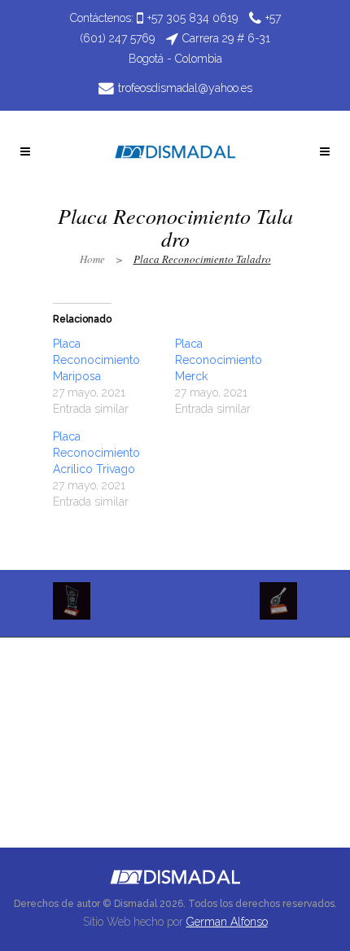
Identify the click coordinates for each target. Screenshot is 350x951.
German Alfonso (227, 921)
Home (92, 259)
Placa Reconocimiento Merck (218, 360)
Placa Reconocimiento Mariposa (96, 360)
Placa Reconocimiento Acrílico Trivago (96, 453)
